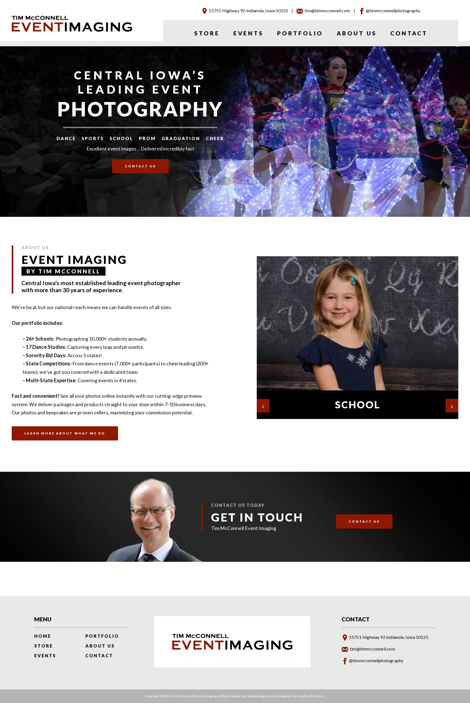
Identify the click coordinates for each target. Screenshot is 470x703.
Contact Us (140, 166)
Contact (409, 33)
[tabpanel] (357, 337)
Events (248, 33)
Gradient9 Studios (311, 696)
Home (42, 636)
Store (207, 33)
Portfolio (300, 33)
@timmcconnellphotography (393, 10)
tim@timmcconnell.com (327, 10)
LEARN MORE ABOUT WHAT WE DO (64, 433)
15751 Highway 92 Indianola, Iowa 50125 (248, 10)
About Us (357, 33)
